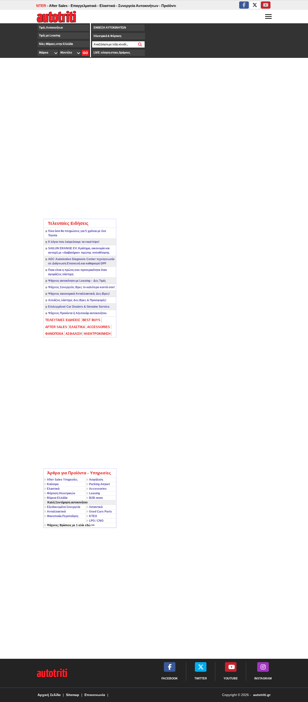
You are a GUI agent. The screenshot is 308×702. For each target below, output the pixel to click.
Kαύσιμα (52, 484)
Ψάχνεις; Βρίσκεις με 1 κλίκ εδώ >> (71, 525)
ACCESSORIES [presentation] (98, 327)
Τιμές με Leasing (49, 35)
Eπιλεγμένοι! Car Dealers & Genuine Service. (79, 306)
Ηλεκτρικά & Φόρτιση (107, 36)
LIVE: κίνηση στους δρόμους (112, 52)
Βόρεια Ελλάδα (57, 498)
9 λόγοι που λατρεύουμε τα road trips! (73, 242)
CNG (100, 520)
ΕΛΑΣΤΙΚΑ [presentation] (77, 327)
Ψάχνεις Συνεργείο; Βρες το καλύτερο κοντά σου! (81, 287)
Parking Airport (99, 484)
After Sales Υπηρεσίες (62, 479)
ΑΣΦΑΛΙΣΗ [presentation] (73, 334)
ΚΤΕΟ (93, 516)
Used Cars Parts (100, 511)
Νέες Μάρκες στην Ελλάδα (56, 44)
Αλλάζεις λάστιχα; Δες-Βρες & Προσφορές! (77, 300)
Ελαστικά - (103, 6)
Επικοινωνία (94, 695)
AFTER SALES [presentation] (56, 327)
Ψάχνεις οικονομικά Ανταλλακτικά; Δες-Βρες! (79, 293)
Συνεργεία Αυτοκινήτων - (134, 6)
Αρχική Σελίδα (49, 695)
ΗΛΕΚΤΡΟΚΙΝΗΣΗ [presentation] (97, 334)
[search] (140, 44)
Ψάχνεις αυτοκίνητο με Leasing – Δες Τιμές (77, 280)
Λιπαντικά (96, 507)
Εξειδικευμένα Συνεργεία (63, 507)
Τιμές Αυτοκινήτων (51, 27)
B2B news (96, 498)
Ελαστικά (53, 488)
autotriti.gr (261, 695)
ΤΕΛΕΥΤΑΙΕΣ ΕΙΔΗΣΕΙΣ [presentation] (62, 320)
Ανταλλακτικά (56, 511)
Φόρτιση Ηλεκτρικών (61, 493)
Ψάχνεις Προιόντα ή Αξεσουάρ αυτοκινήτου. (77, 313)
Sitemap (72, 695)
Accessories (98, 488)
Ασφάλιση (96, 479)
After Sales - (54, 6)
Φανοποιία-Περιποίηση (62, 516)
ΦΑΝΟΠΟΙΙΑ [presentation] (54, 334)
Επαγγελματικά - (79, 6)
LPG (92, 520)
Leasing (94, 493)
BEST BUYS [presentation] (91, 320)
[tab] (62, 320)
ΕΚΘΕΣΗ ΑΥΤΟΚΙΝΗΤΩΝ (110, 27)
